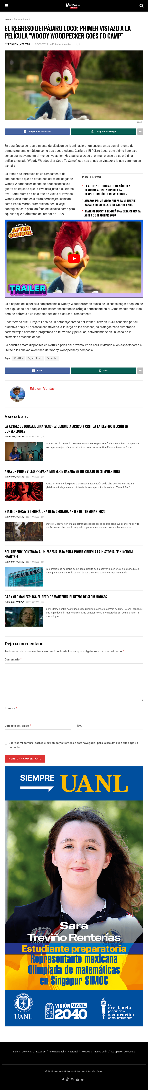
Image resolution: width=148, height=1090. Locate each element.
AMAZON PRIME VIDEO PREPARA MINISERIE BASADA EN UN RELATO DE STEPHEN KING (109, 202)
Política (86, 1051)
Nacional (73, 1051)
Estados (40, 1051)
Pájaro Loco (35, 358)
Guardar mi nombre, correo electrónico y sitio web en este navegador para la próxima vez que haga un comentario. (73, 745)
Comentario (13, 660)
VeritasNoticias (62, 1071)
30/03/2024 (41, 44)
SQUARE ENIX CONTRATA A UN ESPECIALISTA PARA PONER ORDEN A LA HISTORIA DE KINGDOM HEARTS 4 (69, 554)
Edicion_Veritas (19, 44)
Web (79, 726)
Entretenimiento (22, 19)
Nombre (11, 708)
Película (52, 358)
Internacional (57, 1051)
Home (8, 19)
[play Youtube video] (74, 259)
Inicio (15, 1051)
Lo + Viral (27, 1051)
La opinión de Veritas (123, 1051)
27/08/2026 (33, 477)
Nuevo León (100, 1051)
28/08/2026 (33, 436)
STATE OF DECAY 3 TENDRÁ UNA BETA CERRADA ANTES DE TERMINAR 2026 (112, 213)
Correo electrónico (18, 726)
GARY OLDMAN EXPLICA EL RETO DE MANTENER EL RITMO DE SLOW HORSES (56, 596)
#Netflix (18, 358)
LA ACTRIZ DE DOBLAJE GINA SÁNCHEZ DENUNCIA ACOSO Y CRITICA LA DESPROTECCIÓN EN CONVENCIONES (107, 190)
